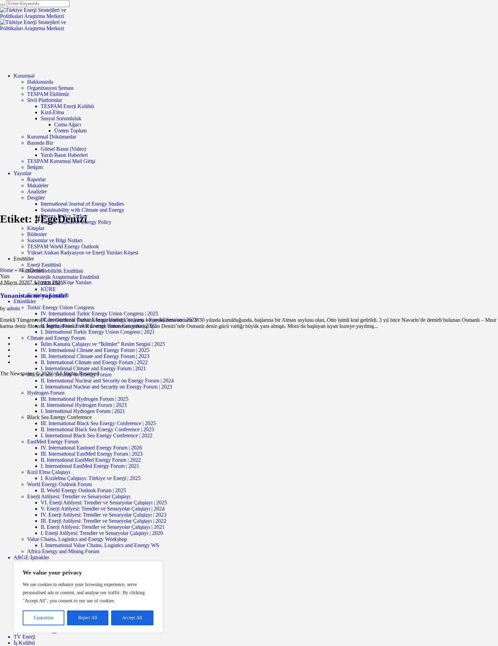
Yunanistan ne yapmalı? (34, 295)
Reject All (87, 617)
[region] (88, 596)
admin (13, 308)
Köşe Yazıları (77, 282)
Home (6, 270)
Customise (44, 617)
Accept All (132, 617)
